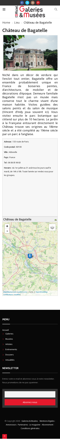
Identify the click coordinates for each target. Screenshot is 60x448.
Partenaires (23, 424)
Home (6, 22)
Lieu (17, 22)
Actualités (9, 359)
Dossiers (9, 354)
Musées (9, 339)
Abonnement (47, 424)
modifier (17, 294)
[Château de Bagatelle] (29, 256)
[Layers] (52, 227)
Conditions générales (30, 428)
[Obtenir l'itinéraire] (56, 219)
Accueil (5, 330)
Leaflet (19, 292)
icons (25, 292)
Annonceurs (11, 424)
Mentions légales (47, 421)
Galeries (9, 333)
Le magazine (34, 424)
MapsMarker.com (9, 292)
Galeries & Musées (30, 421)
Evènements (11, 349)
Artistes (8, 344)
